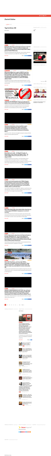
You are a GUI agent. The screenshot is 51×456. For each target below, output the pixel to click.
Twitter (26, 55)
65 (19, 304)
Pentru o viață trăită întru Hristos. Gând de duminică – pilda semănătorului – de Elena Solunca (27, 350)
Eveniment (7, 100)
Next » (23, 304)
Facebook (30, 55)
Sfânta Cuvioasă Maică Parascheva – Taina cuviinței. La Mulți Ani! (26, 343)
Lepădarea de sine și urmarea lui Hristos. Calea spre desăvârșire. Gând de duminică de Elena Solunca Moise (25, 371)
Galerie (7, 124)
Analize (7, 260)
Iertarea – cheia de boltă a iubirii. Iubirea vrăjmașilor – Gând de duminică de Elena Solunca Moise (27, 356)
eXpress (13, 45)
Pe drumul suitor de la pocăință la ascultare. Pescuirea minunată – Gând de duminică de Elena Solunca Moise (25, 363)
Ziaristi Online (10, 19)
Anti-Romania (7, 70)
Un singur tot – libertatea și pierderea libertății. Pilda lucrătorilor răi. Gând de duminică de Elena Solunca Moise (25, 396)
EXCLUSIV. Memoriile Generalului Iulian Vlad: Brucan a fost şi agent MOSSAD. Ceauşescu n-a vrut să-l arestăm (18, 211)
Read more (6, 55)
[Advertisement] (25, 7)
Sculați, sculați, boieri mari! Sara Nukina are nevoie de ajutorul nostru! (27, 403)
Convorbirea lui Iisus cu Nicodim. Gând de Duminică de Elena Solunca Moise (27, 377)
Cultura (7, 45)
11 (22, 124)
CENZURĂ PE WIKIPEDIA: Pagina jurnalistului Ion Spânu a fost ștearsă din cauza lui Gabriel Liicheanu (17, 102)
